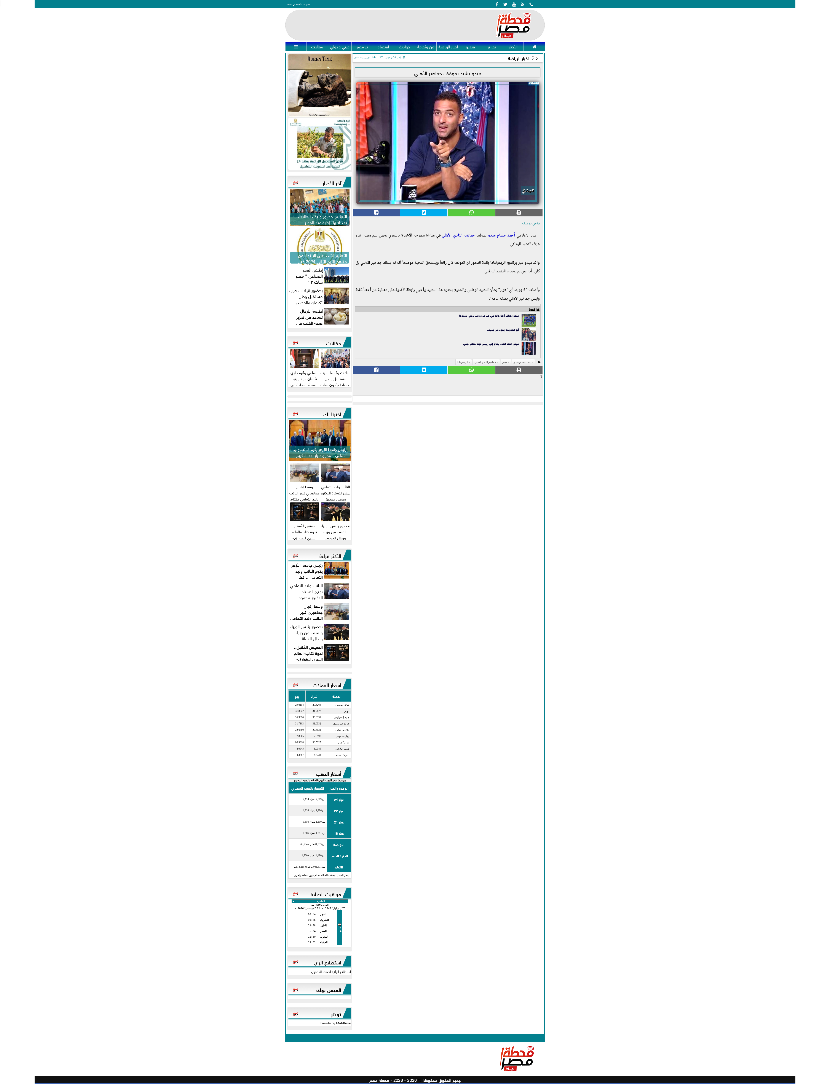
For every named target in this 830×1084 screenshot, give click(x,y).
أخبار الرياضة (518, 58)
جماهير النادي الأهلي (458, 235)
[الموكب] (319, 85)
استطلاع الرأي (327, 962)
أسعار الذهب (328, 773)
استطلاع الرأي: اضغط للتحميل (331, 971)
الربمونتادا (462, 362)
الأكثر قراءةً (330, 555)
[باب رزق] (319, 144)
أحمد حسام (506, 235)
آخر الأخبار (331, 182)
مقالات (333, 342)
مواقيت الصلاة (326, 893)
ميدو (492, 235)
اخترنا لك (332, 413)
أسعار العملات (327, 684)
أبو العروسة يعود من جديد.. (503, 329)
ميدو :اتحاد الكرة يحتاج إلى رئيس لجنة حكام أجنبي (491, 343)
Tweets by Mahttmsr (335, 1023)
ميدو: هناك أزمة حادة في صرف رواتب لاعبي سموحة (489, 315)
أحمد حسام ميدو (522, 362)
